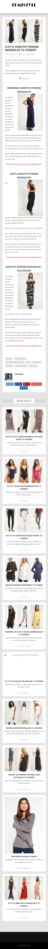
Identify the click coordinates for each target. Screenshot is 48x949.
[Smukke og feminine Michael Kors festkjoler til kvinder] (24, 759)
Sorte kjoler (33, 366)
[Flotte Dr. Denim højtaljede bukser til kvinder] (24, 520)
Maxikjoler (9, 366)
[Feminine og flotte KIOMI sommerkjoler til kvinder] (24, 616)
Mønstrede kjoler (21, 366)
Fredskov (31, 54)
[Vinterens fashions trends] (24, 825)
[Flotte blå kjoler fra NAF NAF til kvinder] (24, 666)
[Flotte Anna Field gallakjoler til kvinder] (24, 888)
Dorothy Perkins (20, 358)
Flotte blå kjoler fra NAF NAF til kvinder (24, 681)
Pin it (27, 384)
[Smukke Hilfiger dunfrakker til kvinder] (24, 570)
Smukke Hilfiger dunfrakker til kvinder (24, 585)
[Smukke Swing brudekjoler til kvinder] (24, 713)
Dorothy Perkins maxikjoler (15, 362)
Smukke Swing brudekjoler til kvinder (24, 728)
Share (19, 384)
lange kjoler (37, 362)
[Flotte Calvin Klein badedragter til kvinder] (24, 471)
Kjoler (23, 54)
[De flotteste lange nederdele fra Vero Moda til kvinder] (24, 421)
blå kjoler (9, 358)
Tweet (11, 384)
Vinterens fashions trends (24, 856)
